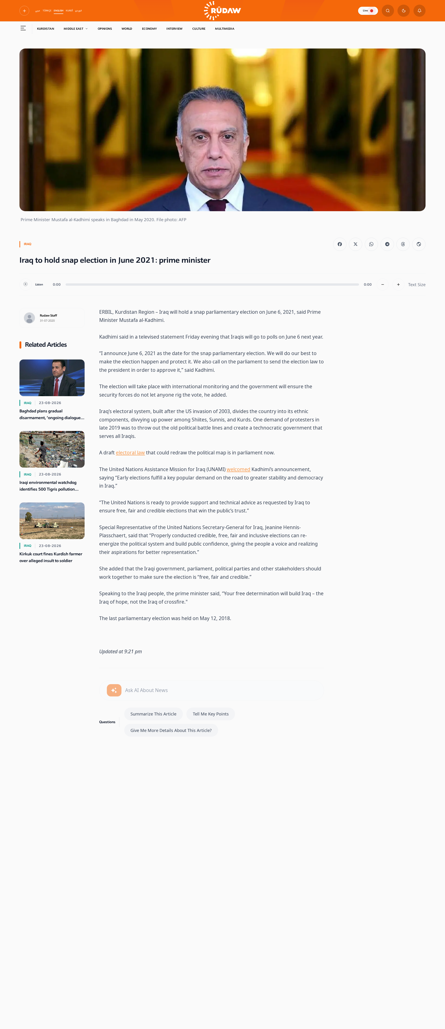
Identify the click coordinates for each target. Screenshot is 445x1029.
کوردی (78, 11)
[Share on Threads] (403, 244)
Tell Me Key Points (211, 714)
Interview (174, 28)
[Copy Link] (419, 244)
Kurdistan (45, 28)
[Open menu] (23, 29)
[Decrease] (383, 284)
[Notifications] (419, 11)
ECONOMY (149, 28)
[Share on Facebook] (339, 244)
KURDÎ (69, 11)
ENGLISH (58, 11)
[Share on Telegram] (387, 244)
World (127, 28)
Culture (199, 28)
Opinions (105, 28)
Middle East (73, 28)
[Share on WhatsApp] (371, 244)
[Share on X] (355, 244)
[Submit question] (114, 690)
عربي (37, 11)
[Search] (388, 11)
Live (365, 11)
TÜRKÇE (47, 11)
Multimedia (224, 28)
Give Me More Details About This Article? (171, 730)
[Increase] (398, 284)
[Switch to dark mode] (403, 11)
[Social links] (24, 11)
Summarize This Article (153, 714)
